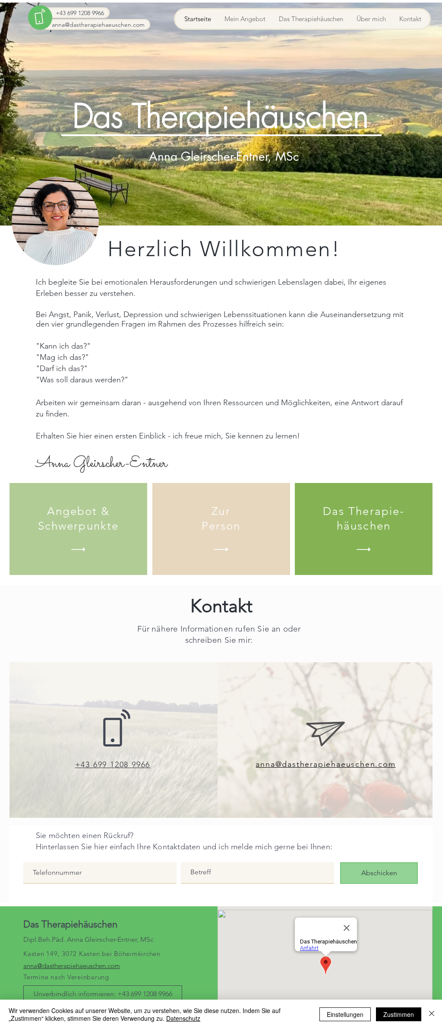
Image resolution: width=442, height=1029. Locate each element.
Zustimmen (398, 1014)
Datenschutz (183, 1018)
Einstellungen (345, 1014)
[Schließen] (431, 1014)
